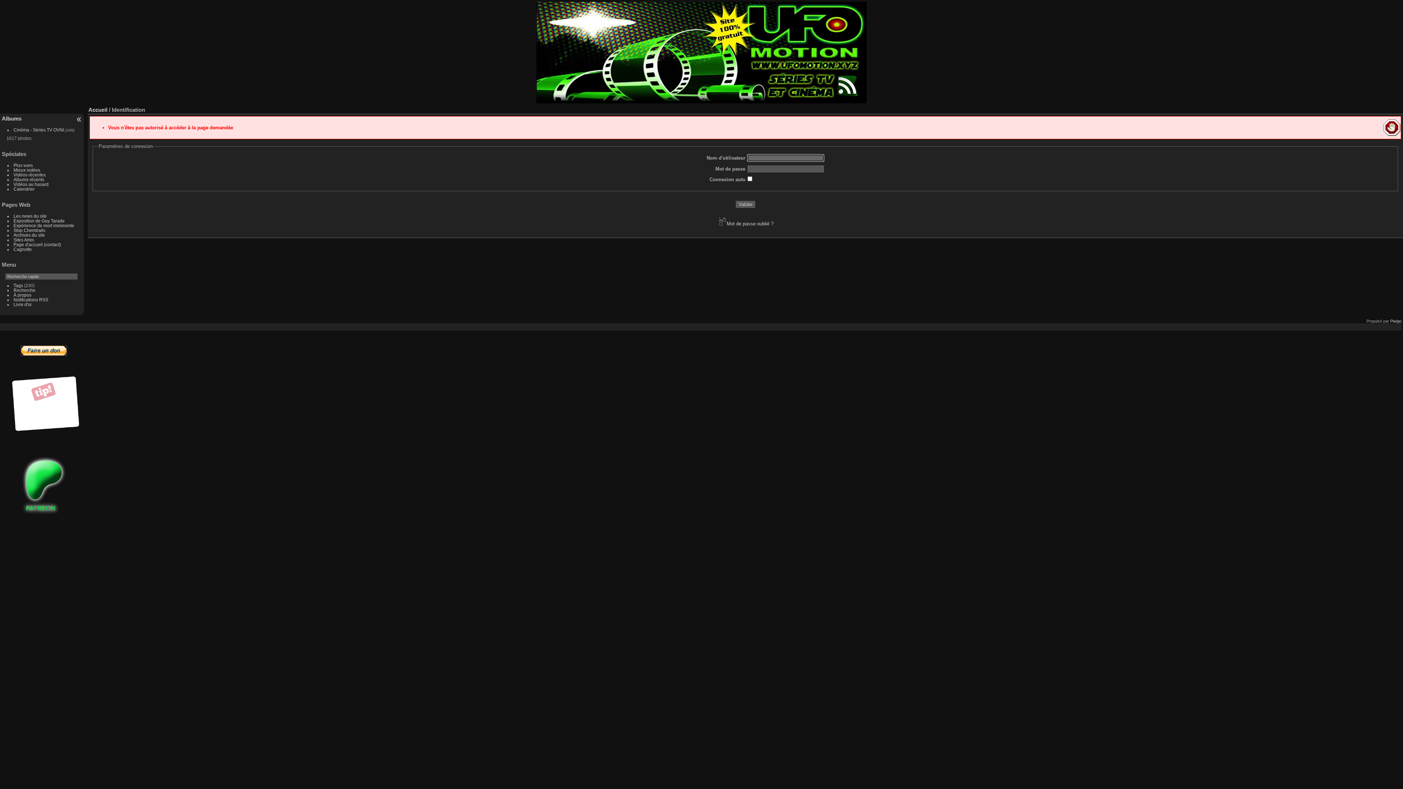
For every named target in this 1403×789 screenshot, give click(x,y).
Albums (12, 118)
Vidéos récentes (30, 174)
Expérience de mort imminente (44, 225)
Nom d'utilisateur (726, 158)
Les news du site (30, 216)
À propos (22, 295)
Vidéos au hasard (31, 184)
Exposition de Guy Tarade (39, 220)
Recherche (24, 290)
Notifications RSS (31, 299)
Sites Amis (24, 239)
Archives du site (29, 235)
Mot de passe (730, 169)
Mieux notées (27, 170)
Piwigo (1396, 321)
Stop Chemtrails (29, 230)
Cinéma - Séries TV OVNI (39, 129)
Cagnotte (23, 249)
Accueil (97, 110)
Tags (18, 285)
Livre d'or (23, 304)
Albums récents (29, 179)
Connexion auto (727, 179)
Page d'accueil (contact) (37, 244)
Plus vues (23, 165)
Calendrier (24, 189)
